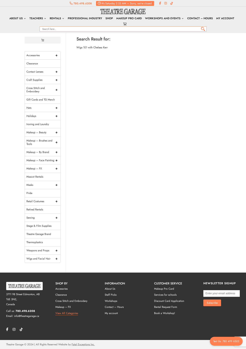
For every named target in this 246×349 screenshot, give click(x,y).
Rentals (55, 18)
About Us (16, 18)
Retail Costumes (42, 201)
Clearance (32, 63)
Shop (109, 18)
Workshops (111, 301)
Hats (42, 107)
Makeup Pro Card (129, 18)
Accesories (61, 289)
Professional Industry (85, 18)
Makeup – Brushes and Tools (42, 142)
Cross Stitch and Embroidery (42, 89)
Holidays (42, 116)
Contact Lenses (42, 71)
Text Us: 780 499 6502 (226, 341)
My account (225, 18)
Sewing (42, 217)
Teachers (36, 18)
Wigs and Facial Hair (42, 258)
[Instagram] (165, 3)
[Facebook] (160, 3)
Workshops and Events (163, 18)
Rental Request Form (165, 307)
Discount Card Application (169, 301)
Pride (29, 193)
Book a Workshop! (164, 313)
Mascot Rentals (34, 177)
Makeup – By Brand (42, 152)
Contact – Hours (200, 18)
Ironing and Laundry (37, 124)
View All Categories (66, 313)
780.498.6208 (82, 3)
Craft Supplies (42, 79)
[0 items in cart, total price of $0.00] (42, 40)
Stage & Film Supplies (38, 226)
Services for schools (165, 295)
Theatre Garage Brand (38, 234)
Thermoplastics (34, 242)
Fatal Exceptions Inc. (83, 344)
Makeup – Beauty (42, 132)
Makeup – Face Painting (42, 160)
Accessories (42, 55)
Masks (42, 184)
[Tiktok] (171, 3)
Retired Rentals (34, 209)
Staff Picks (110, 295)
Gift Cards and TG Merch (40, 100)
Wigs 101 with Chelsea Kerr (92, 47)
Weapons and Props (42, 250)
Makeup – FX (42, 168)
